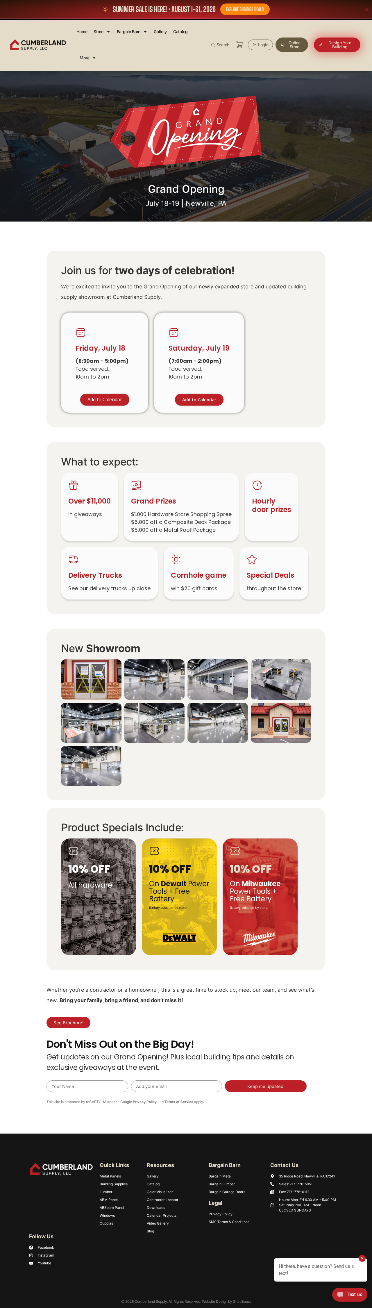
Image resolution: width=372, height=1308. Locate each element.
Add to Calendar (199, 399)
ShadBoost (242, 1301)
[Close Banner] (367, 9)
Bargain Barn (128, 31)
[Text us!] (350, 1296)
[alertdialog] (186, 9)
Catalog (180, 31)
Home (81, 31)
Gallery (160, 31)
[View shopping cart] (239, 44)
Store (98, 31)
